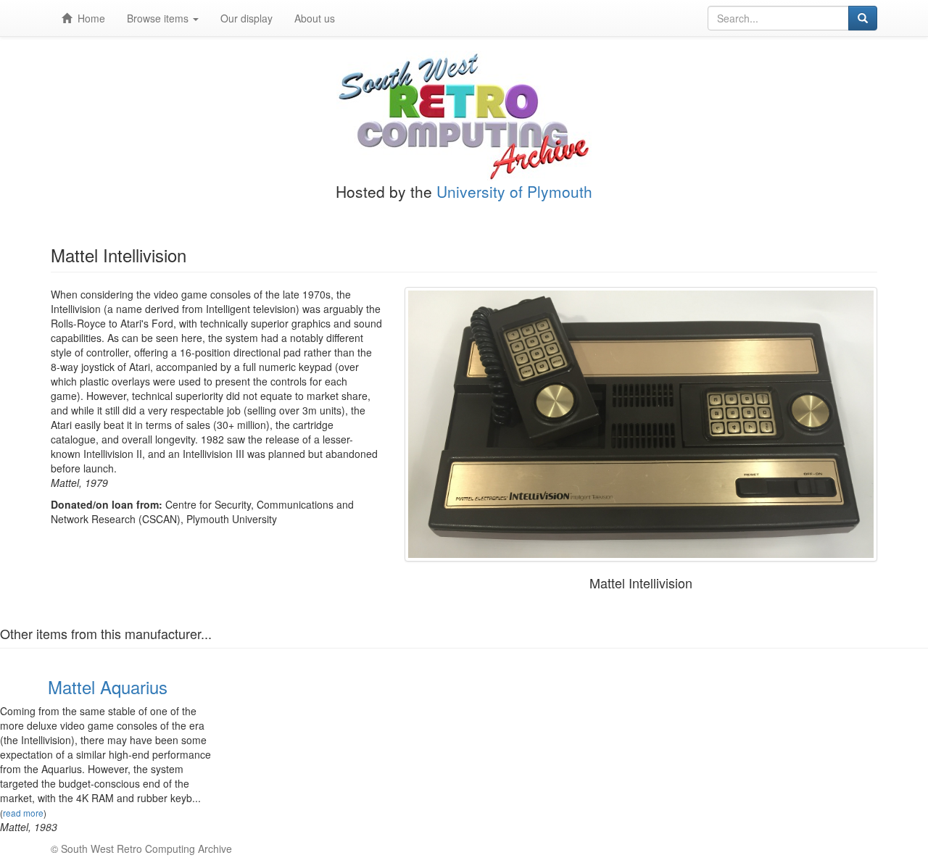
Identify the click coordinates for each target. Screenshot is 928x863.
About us (314, 18)
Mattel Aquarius (107, 686)
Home (88, 18)
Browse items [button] (159, 18)
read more (23, 812)
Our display (246, 18)
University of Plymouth (514, 191)
